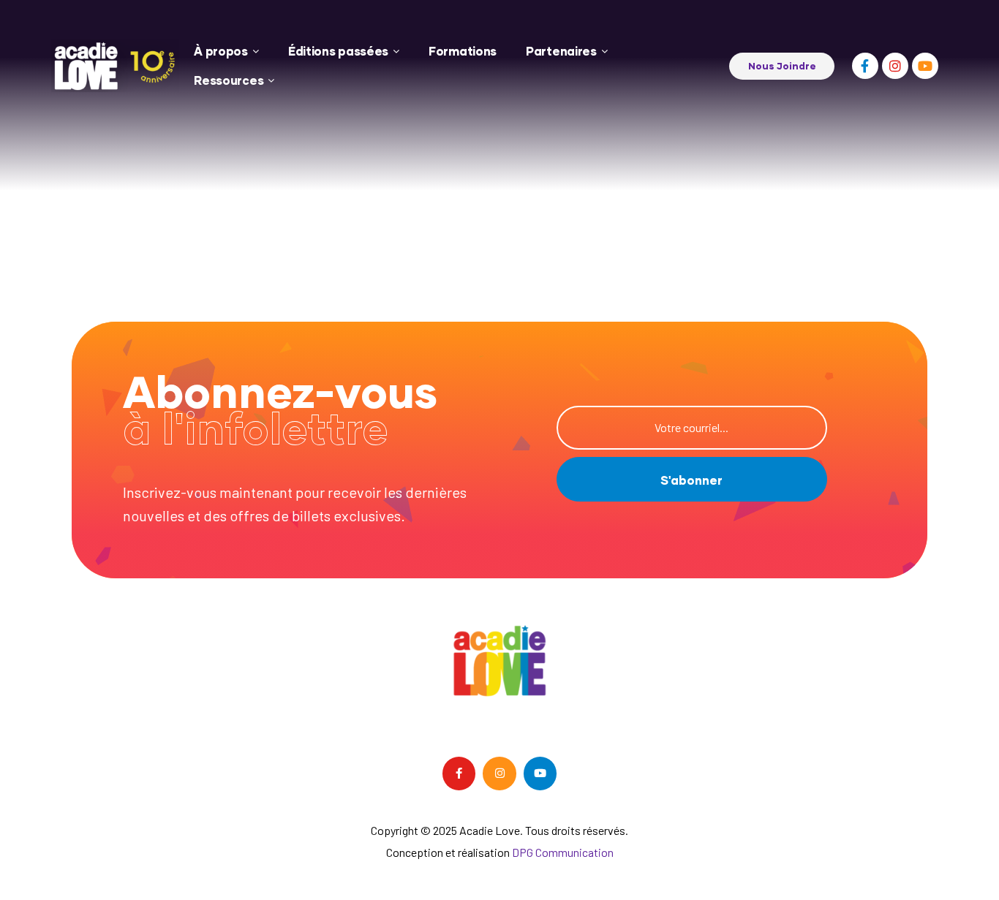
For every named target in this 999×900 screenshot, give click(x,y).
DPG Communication (563, 852)
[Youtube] (925, 66)
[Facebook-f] (865, 66)
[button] (781, 66)
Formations (463, 51)
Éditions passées (338, 51)
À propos (221, 51)
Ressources (228, 80)
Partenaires (561, 51)
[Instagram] (895, 66)
